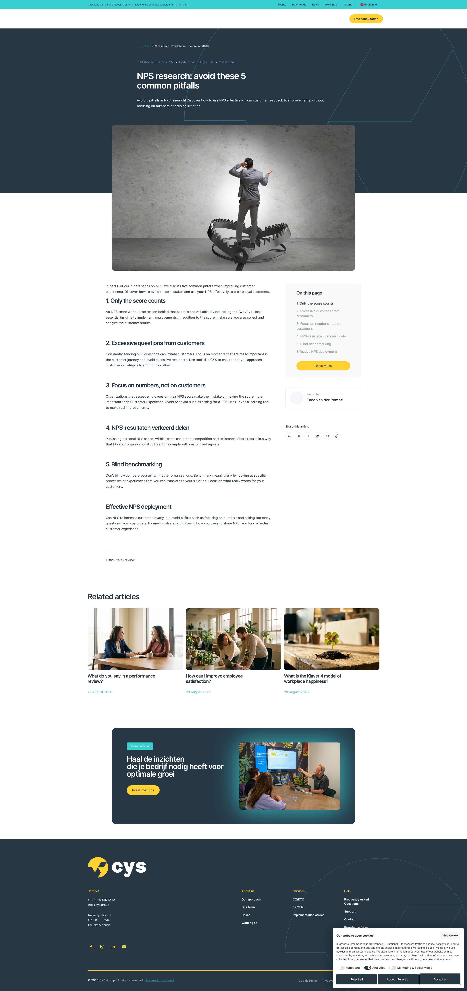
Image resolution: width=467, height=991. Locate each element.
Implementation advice (308, 915)
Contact (330, 18)
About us (313, 18)
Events (282, 4)
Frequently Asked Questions (356, 902)
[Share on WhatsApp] (318, 436)
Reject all (356, 979)
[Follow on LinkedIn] (113, 946)
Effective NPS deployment (316, 351)
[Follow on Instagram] (102, 946)
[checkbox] (348, 967)
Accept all (440, 979)
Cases (273, 18)
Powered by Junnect (160, 980)
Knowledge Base (356, 927)
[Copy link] (337, 436)
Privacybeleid (331, 980)
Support (349, 4)
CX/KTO (241, 18)
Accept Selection (398, 979)
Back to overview (121, 560)
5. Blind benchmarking (313, 344)
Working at (331, 4)
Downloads (299, 4)
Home (145, 46)
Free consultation (366, 19)
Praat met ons (143, 790)
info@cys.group (98, 905)
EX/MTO (257, 18)
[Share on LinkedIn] (289, 436)
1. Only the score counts (315, 303)
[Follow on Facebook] (91, 946)
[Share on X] (299, 436)
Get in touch (323, 366)
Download (181, 4)
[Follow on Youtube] (124, 946)
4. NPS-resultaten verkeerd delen (322, 336)
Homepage (222, 18)
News (315, 4)
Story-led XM (292, 18)
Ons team (248, 907)
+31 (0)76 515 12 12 (101, 900)
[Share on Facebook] (308, 436)
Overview (452, 935)
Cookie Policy (308, 980)
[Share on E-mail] (327, 436)
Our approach (251, 899)
